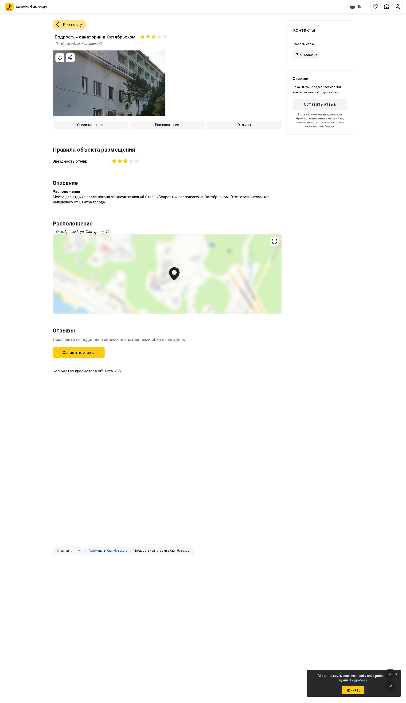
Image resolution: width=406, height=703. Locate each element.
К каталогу (72, 24)
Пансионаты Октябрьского (108, 550)
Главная (63, 550)
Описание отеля (90, 125)
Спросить (308, 54)
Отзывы (244, 125)
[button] (375, 6)
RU (359, 6)
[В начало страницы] (390, 674)
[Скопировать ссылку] (70, 57)
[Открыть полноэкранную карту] (167, 274)
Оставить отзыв (78, 352)
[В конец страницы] (390, 685)
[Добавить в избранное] (59, 57)
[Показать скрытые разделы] (79, 551)
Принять (353, 690)
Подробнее (358, 680)
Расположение (167, 125)
